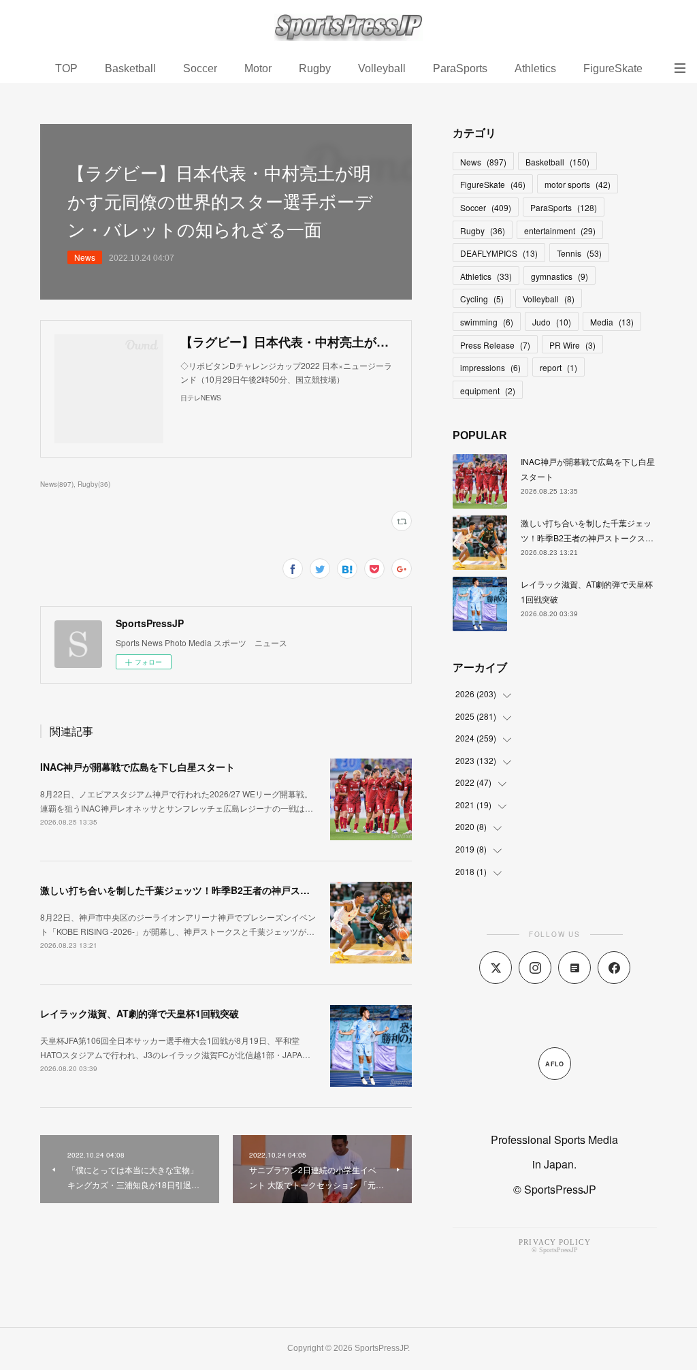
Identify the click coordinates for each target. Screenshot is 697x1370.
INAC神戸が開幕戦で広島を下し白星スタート (137, 767)
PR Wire (572, 345)
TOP (66, 68)
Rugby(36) (94, 484)
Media (612, 322)
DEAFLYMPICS (499, 253)
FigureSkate (613, 68)
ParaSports (460, 68)
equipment (487, 390)
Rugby (315, 68)
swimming (486, 322)
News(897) (57, 484)
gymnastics (559, 276)
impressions (490, 367)
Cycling (482, 298)
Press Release (495, 345)
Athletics (535, 68)
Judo (551, 322)
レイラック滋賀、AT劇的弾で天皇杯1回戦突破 (139, 1013)
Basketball (130, 68)
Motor (258, 68)
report (558, 367)
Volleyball (382, 68)
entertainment (560, 230)
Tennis (579, 253)
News (84, 257)
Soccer (200, 68)
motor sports (578, 184)
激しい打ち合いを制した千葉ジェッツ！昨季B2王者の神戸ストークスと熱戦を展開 (217, 890)
